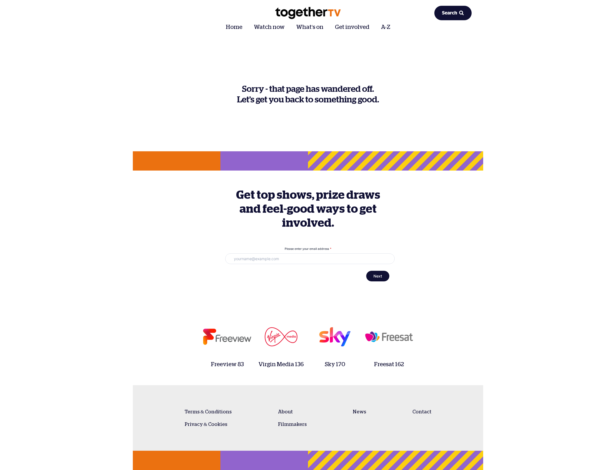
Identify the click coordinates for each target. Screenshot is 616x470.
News (359, 411)
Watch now (269, 27)
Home (234, 27)
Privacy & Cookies (206, 424)
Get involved (352, 27)
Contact (421, 411)
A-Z (385, 27)
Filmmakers (292, 424)
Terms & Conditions (208, 411)
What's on (309, 27)
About (285, 411)
